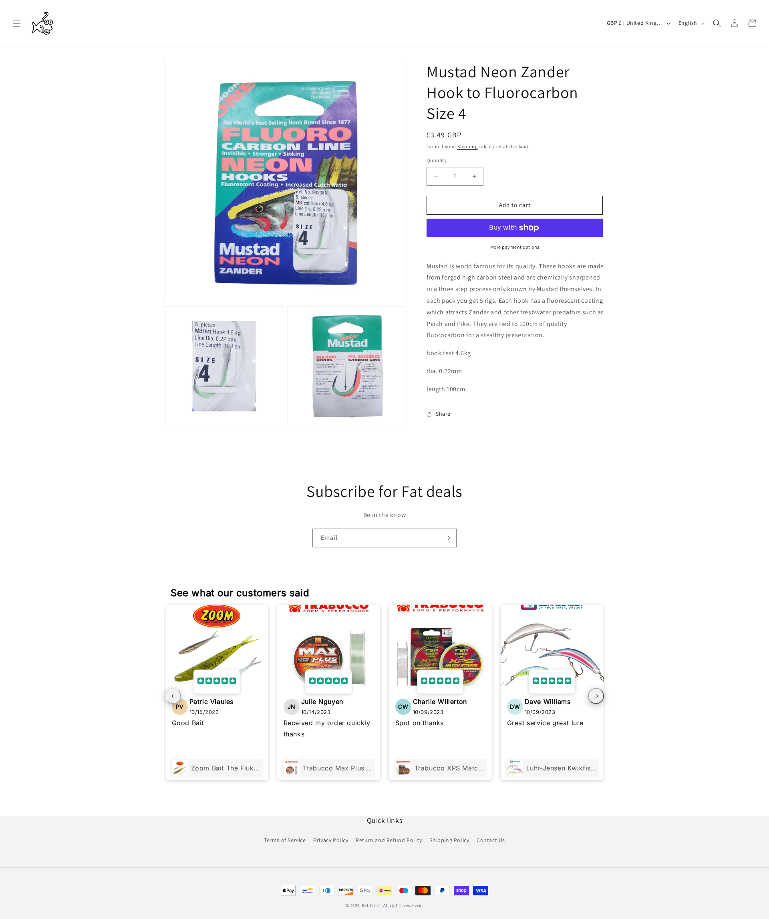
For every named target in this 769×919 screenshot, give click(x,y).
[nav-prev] (173, 696)
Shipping (467, 146)
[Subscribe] (447, 538)
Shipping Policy (449, 840)
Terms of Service (285, 840)
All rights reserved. (403, 905)
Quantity (437, 160)
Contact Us (491, 840)
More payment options (515, 247)
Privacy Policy (330, 840)
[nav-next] (596, 696)
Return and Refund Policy (389, 840)
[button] (17, 23)
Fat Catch (372, 905)
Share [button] (443, 413)
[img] (216, 682)
